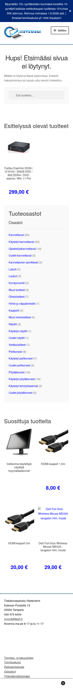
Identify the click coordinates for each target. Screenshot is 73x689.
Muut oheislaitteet (20, 317)
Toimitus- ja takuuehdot (18, 658)
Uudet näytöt (17, 338)
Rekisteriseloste (14, 667)
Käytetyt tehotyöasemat (23, 386)
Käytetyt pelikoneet (21, 358)
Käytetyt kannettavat (21, 242)
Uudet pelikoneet (19, 365)
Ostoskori (10, 671)
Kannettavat (16, 235)
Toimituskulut (12, 662)
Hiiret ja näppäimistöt (22, 303)
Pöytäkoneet (16, 372)
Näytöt (13, 324)
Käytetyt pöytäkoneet (22, 379)
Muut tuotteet (17, 290)
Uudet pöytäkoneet (20, 393)
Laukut (13, 276)
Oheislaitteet (16, 297)
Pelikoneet (15, 352)
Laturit (12, 269)
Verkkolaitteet (17, 345)
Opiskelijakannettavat (22, 249)
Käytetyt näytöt (18, 331)
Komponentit (17, 283)
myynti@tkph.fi (13, 619)
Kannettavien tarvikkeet (23, 262)
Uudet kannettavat (20, 255)
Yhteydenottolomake (17, 676)
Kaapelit (14, 310)
